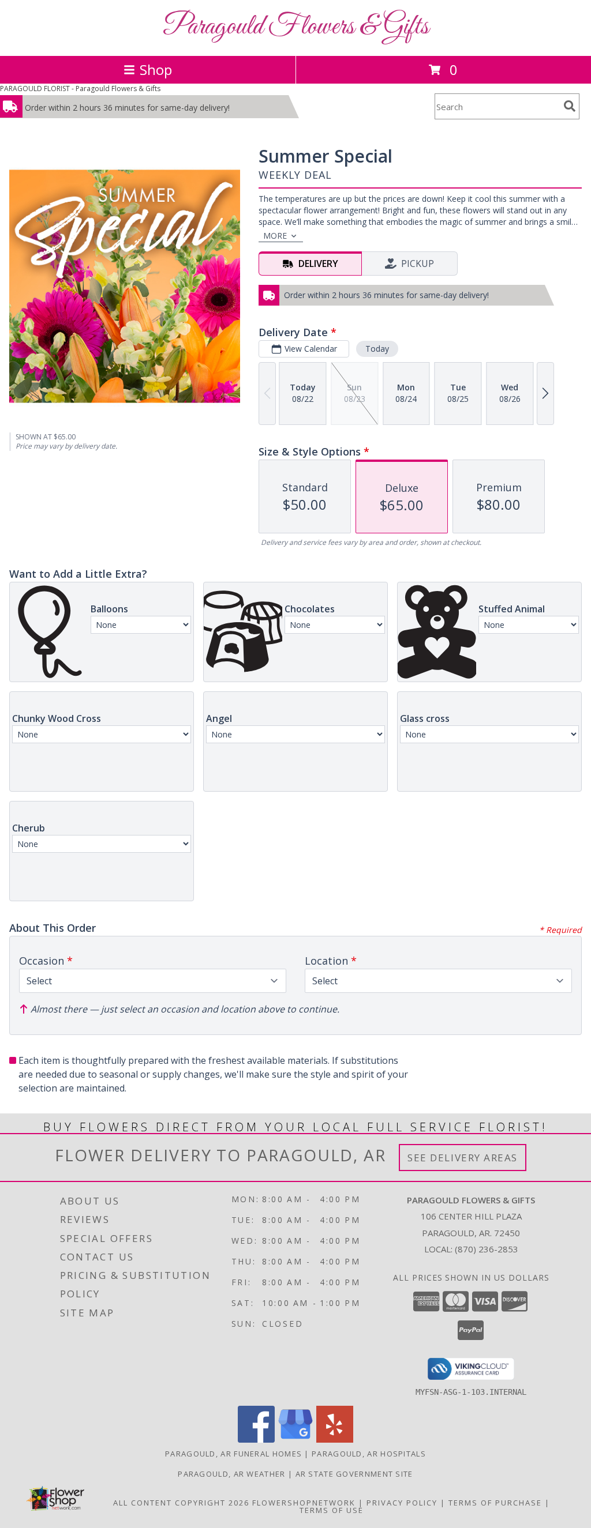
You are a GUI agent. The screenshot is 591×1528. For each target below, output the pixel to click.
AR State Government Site (354, 1474)
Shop (156, 69)
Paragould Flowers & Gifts (296, 27)
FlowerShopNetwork (304, 1502)
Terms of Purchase (495, 1502)
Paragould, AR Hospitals (369, 1453)
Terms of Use (332, 1510)
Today (377, 348)
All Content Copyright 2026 (181, 1502)
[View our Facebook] (256, 1439)
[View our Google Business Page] (295, 1439)
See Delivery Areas (462, 1157)
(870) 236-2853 (486, 1249)
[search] (569, 106)
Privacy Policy (401, 1502)
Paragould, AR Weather (231, 1474)
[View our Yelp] (334, 1439)
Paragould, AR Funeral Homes (233, 1453)
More (275, 235)
